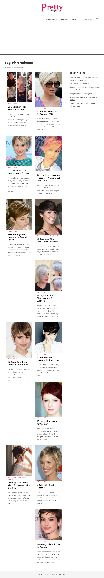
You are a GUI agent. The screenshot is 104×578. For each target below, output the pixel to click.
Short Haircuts (51, 236)
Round (18, 231)
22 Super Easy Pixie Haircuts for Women (18, 363)
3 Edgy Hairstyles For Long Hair (81, 93)
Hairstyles (50, 20)
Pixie (39, 172)
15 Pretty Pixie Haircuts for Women (48, 422)
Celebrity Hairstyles (17, 477)
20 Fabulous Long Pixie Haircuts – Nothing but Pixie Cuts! (48, 178)
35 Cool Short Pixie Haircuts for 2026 (17, 108)
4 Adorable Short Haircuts (45, 486)
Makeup (64, 20)
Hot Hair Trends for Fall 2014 (80, 84)
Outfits (75, 20)
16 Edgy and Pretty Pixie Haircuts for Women (46, 298)
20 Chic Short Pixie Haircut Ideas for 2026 (19, 172)
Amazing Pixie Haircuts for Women (48, 545)
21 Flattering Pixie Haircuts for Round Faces (17, 237)
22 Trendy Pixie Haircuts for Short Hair (48, 359)
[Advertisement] (52, 40)
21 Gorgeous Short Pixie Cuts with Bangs (47, 240)
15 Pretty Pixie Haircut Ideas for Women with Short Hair (19, 485)
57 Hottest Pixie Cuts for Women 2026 (47, 113)
